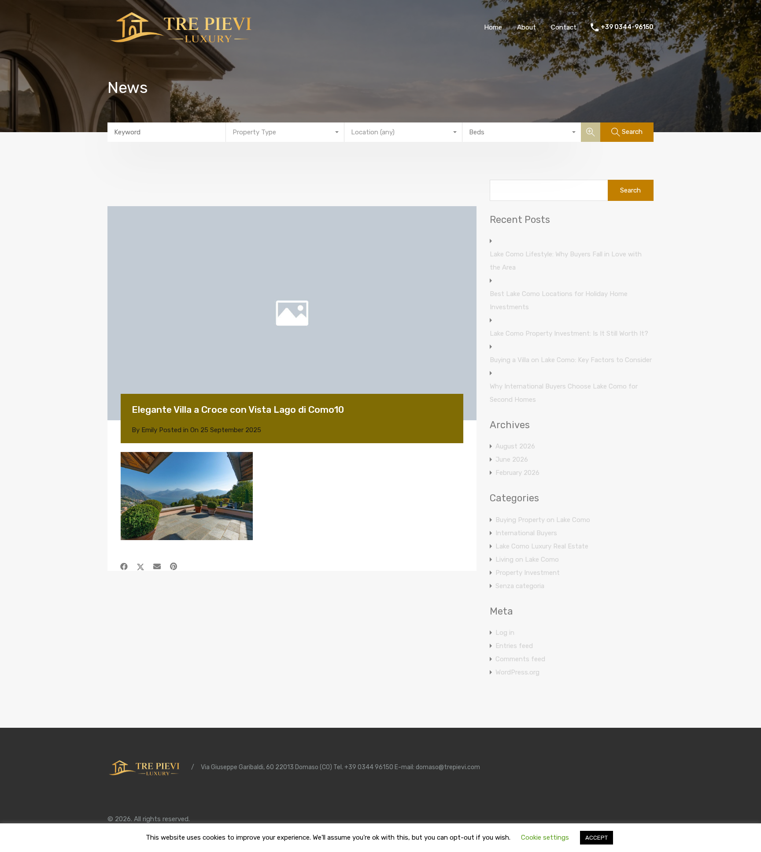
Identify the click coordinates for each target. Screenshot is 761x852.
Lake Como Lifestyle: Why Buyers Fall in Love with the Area (566, 260)
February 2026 (517, 473)
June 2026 (511, 459)
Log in (504, 633)
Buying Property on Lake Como (542, 520)
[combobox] (285, 132)
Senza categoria (519, 586)
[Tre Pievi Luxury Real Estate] (184, 42)
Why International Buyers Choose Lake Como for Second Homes (564, 393)
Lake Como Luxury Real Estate (541, 546)
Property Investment (527, 573)
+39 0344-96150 (627, 27)
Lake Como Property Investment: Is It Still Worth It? (569, 333)
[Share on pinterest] (173, 566)
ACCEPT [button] (596, 837)
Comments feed (520, 659)
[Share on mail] (157, 566)
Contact (563, 27)
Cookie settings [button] (545, 837)
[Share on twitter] (140, 566)
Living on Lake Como (527, 559)
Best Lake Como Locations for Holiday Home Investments (559, 300)
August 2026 (515, 446)
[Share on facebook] (124, 566)
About (526, 27)
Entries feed (514, 646)
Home (493, 27)
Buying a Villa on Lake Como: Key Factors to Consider (571, 360)
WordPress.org (517, 672)
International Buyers (526, 533)
